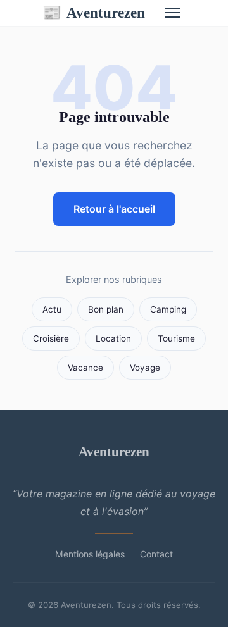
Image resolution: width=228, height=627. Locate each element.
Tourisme (176, 338)
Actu (51, 309)
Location (113, 338)
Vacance (85, 368)
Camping (168, 309)
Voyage (145, 368)
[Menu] (173, 13)
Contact (156, 554)
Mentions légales (90, 554)
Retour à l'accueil (114, 208)
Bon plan (106, 309)
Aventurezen (93, 12)
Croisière (51, 338)
